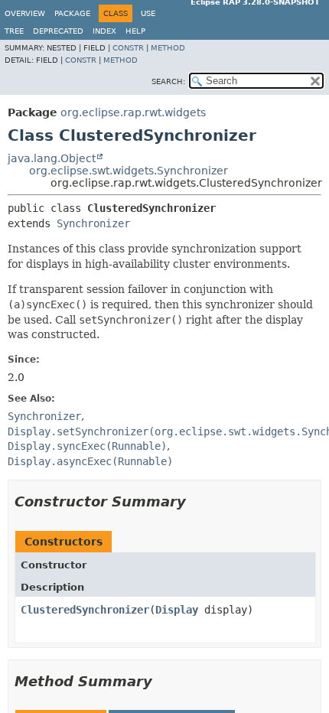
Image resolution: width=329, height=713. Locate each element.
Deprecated (58, 31)
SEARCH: (168, 81)
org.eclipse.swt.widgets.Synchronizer (128, 170)
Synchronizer (93, 223)
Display (176, 610)
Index (104, 31)
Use (148, 13)
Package (72, 13)
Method (168, 48)
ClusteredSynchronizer (85, 610)
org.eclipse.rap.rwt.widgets (133, 112)
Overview (25, 13)
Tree (14, 31)
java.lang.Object (52, 158)
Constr (128, 48)
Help (135, 31)
